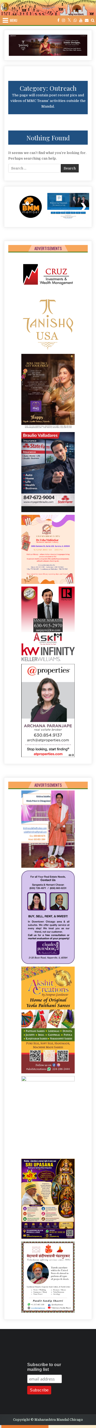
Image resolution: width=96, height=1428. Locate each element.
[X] (69, 20)
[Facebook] (58, 20)
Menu (13, 20)
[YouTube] (80, 20)
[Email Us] (87, 20)
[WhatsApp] (75, 20)
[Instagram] (63, 20)
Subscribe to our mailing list (44, 1367)
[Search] (92, 20)
